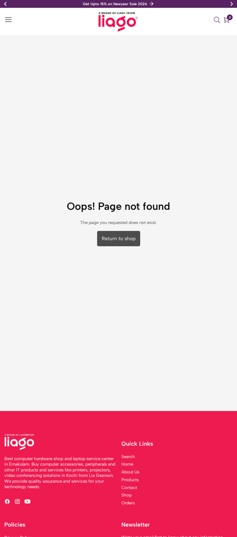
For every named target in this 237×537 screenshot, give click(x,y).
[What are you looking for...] (218, 20)
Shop (126, 495)
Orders (128, 502)
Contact (129, 487)
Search (128, 456)
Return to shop (119, 238)
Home (127, 464)
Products (130, 479)
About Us (130, 472)
